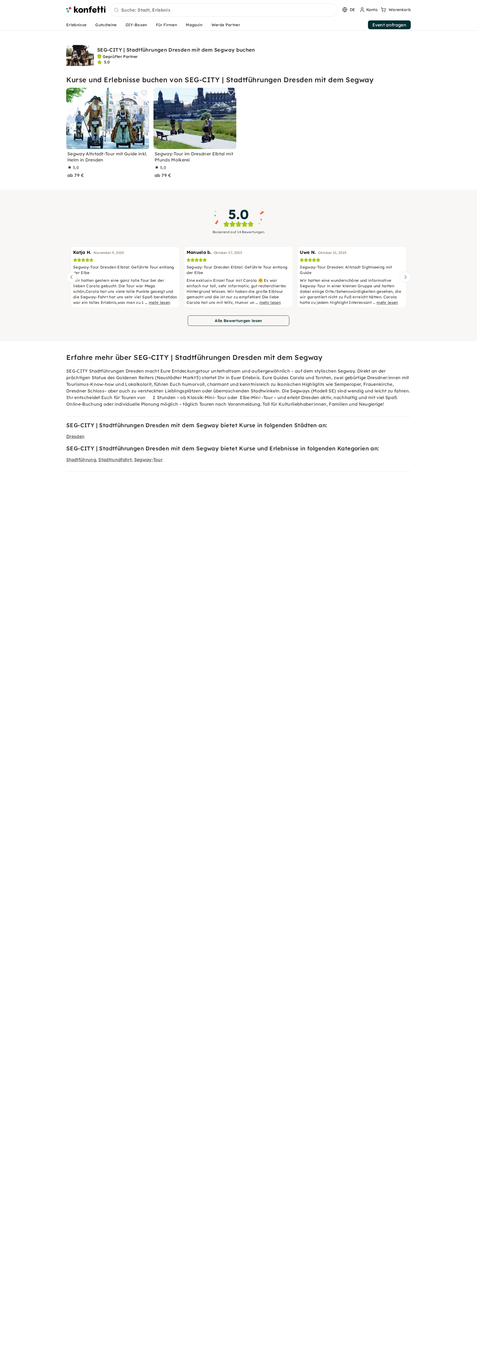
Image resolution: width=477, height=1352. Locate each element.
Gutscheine (105, 24)
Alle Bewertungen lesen (238, 320)
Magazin (194, 24)
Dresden (75, 436)
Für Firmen (166, 24)
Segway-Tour (148, 459)
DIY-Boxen (136, 24)
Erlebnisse (76, 24)
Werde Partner (225, 24)
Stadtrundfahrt (114, 459)
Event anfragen (389, 25)
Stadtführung (81, 459)
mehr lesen (159, 302)
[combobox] (224, 10)
